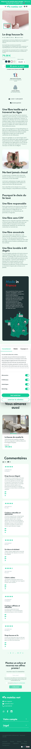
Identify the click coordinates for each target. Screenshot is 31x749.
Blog (26, 745)
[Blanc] (22, 747)
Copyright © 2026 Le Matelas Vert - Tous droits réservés (13, 736)
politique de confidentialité (19, 683)
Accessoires (24, 743)
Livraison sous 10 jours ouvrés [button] (15, 69)
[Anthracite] (25, 747)
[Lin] (28, 747)
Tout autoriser (16, 395)
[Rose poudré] (27, 747)
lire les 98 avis (10, 37)
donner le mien (19, 37)
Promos (12, 741)
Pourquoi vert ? (6, 745)
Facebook (7, 711)
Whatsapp (3, 711)
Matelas (19, 741)
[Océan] (23, 747)
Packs (25, 741)
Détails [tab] (16, 349)
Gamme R (4, 741)
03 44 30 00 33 (8, 706)
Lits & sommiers (6, 743)
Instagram (11, 711)
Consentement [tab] (6, 349)
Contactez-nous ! (9, 704)
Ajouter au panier (17, 66)
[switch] (27, 380)
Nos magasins (8, 701)
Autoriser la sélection (15, 399)
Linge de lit (16, 743)
